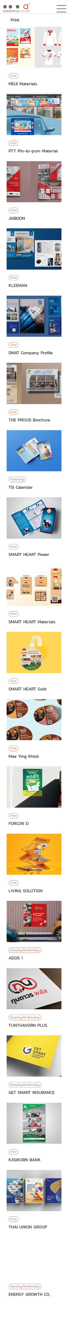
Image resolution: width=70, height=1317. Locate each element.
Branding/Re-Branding (24, 950)
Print (13, 75)
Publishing (17, 479)
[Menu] (62, 9)
